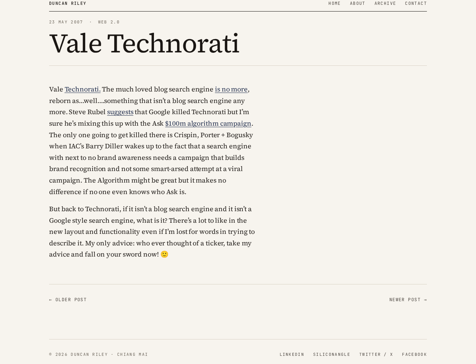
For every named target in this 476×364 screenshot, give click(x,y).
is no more (231, 89)
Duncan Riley (68, 3)
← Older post (68, 300)
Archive (385, 3)
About (358, 3)
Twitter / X (376, 354)
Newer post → (408, 300)
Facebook (414, 354)
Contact (416, 3)
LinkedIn (292, 354)
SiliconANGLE (331, 354)
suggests (120, 111)
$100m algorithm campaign (208, 123)
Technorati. (83, 89)
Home (334, 3)
